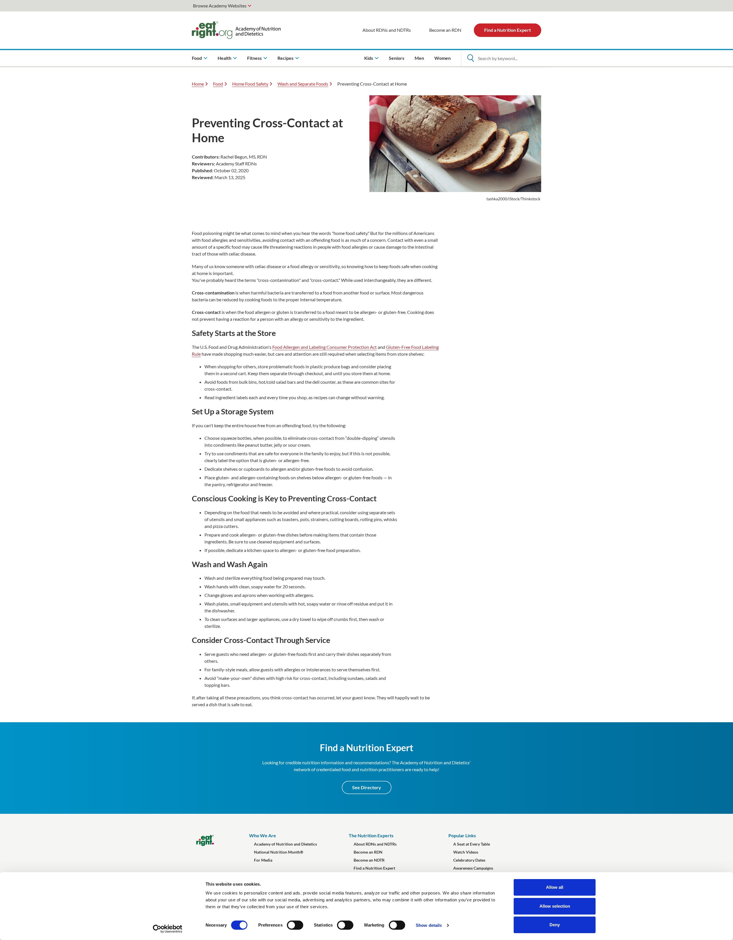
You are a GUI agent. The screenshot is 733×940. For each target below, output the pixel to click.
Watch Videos (465, 852)
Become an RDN (445, 30)
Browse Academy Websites (220, 5)
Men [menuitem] (419, 58)
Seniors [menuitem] (396, 58)
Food (218, 83)
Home (198, 83)
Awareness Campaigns (473, 868)
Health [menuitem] (224, 58)
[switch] (295, 925)
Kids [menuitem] (368, 58)
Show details (429, 925)
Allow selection (554, 906)
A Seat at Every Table (471, 844)
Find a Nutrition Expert (507, 30)
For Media (263, 860)
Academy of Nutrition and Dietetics (285, 844)
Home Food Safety (250, 83)
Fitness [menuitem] (254, 58)
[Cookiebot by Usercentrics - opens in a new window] (168, 929)
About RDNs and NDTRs (386, 30)
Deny (554, 924)
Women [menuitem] (442, 58)
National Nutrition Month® (278, 852)
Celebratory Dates (469, 860)
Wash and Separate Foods (302, 83)
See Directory (366, 787)
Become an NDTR (369, 860)
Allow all (554, 887)
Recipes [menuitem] (285, 58)
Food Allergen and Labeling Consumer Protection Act (324, 347)
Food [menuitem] (197, 58)
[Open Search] (470, 58)
